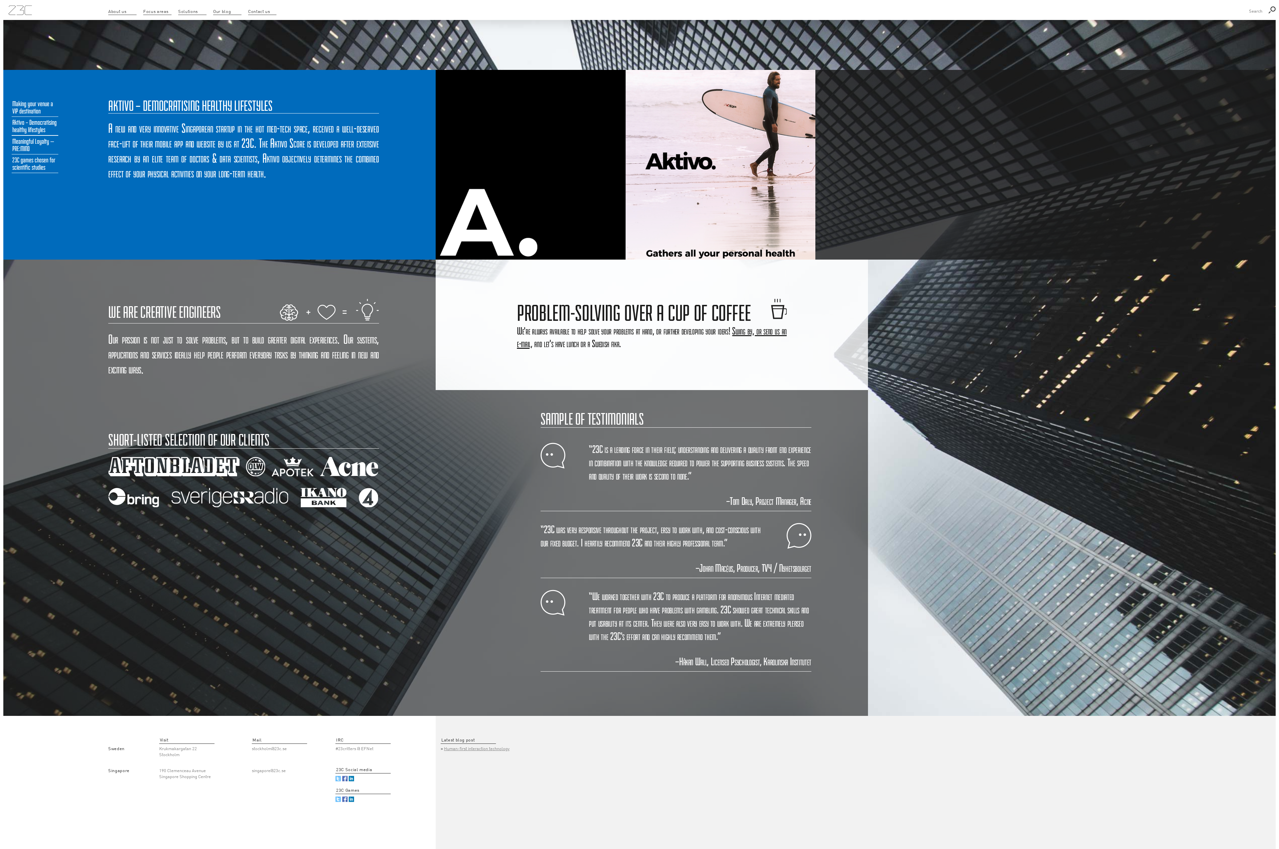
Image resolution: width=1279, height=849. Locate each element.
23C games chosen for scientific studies (33, 163)
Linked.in (351, 778)
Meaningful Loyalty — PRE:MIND (33, 145)
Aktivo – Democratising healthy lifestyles (34, 126)
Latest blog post (458, 740)
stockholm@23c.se (269, 749)
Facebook (345, 778)
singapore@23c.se (269, 771)
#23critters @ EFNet (354, 749)
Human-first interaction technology (477, 749)
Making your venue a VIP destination (32, 107)
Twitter (338, 778)
